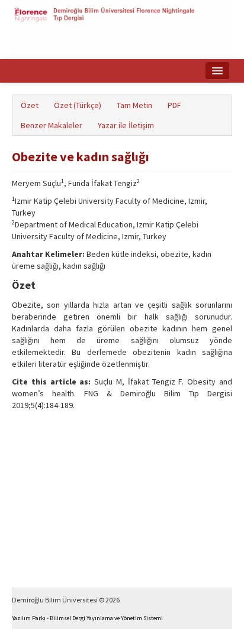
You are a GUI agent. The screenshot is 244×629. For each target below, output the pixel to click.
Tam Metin (134, 105)
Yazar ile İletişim (126, 125)
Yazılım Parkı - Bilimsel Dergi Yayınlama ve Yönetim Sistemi (87, 618)
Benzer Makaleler (51, 125)
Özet (29, 105)
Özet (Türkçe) (77, 105)
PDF (174, 105)
